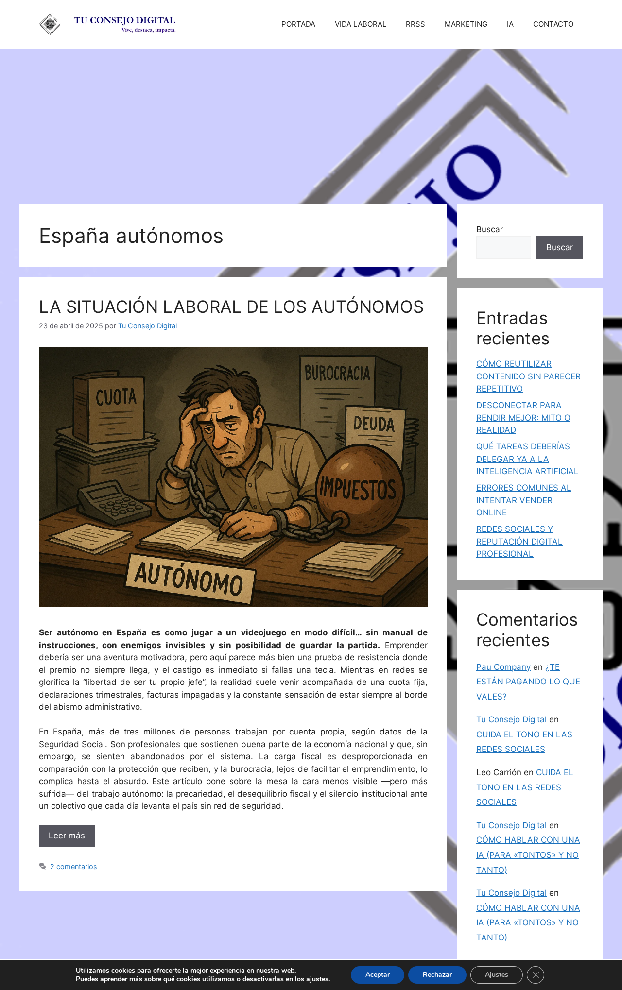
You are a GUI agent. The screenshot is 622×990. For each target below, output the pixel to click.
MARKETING (466, 24)
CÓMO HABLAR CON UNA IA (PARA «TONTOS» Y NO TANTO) (528, 854)
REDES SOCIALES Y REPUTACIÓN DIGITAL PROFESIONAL (519, 541)
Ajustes (496, 974)
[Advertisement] (311, 121)
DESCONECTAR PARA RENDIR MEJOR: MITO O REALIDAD (523, 417)
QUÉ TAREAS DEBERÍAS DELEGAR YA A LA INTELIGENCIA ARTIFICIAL (527, 459)
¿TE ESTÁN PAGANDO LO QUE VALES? (528, 681)
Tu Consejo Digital (511, 719)
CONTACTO (553, 24)
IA (510, 24)
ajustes (317, 979)
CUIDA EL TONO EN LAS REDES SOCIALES (524, 787)
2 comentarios (73, 866)
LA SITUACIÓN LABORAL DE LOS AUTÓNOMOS (231, 306)
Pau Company (503, 667)
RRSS (415, 24)
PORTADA (298, 24)
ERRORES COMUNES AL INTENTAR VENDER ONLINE (523, 500)
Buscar (489, 229)
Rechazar (437, 974)
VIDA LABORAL (360, 24)
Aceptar (377, 974)
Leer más (67, 835)
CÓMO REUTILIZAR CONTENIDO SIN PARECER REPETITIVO (528, 376)
